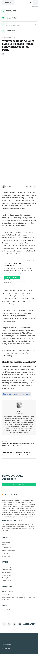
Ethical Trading (6, 575)
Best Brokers (6, 553)
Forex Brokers (6, 547)
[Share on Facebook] (34, 186)
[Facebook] (4, 624)
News (9, 37)
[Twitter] (14, 624)
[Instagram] (9, 624)
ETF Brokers (6, 545)
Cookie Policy (5, 642)
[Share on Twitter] (26, 186)
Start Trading (19, 484)
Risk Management (7, 569)
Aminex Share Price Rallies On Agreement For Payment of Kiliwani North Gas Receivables (16, 453)
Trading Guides (6, 578)
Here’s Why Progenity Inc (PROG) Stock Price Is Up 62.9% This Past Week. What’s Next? (18, 444)
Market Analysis (7, 610)
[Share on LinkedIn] (30, 186)
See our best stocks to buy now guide (16, 394)
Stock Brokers (6, 542)
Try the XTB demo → (12, 277)
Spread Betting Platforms (9, 550)
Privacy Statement (6, 644)
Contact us (5, 637)
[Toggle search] (35, 2)
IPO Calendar (6, 594)
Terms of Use (5, 640)
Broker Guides (6, 580)
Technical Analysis (7, 572)
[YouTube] (20, 624)
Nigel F (9, 186)
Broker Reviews (7, 556)
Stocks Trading (6, 567)
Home (4, 37)
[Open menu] (31, 2)
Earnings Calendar (7, 591)
